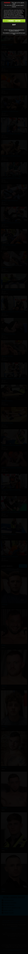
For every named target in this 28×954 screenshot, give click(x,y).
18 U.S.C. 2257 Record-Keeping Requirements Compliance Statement (14, 30)
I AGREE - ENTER (14, 21)
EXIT (14, 25)
